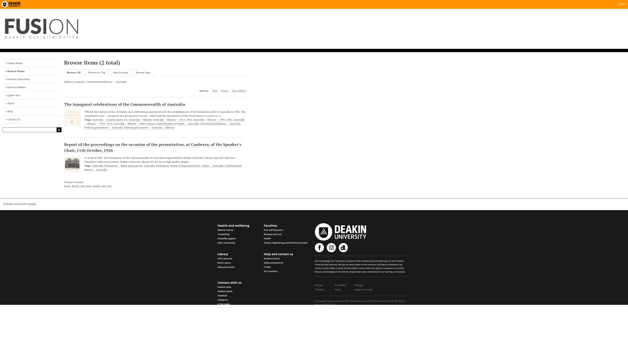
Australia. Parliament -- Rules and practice (117, 165)
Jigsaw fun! (13, 95)
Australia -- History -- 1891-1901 (212, 119)
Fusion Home (15, 63)
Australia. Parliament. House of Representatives (172, 165)
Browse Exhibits (16, 87)
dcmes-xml (78, 186)
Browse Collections (18, 79)
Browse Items (16, 71)
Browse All (74, 72)
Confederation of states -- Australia (177, 123)
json (88, 186)
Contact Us (13, 119)
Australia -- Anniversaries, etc (110, 119)
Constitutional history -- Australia (220, 123)
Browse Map (143, 72)
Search (59, 129)
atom (67, 186)
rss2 (109, 186)
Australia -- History (140, 119)
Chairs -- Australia (212, 165)
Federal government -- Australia (103, 127)
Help (10, 111)
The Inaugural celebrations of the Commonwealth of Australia (124, 104)
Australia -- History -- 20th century (134, 123)
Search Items (120, 72)
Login (622, 4)
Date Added (238, 90)
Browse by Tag (96, 72)
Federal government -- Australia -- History (149, 127)
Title (214, 90)
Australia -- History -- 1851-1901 (172, 119)
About (11, 103)
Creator (225, 90)
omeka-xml (98, 186)
